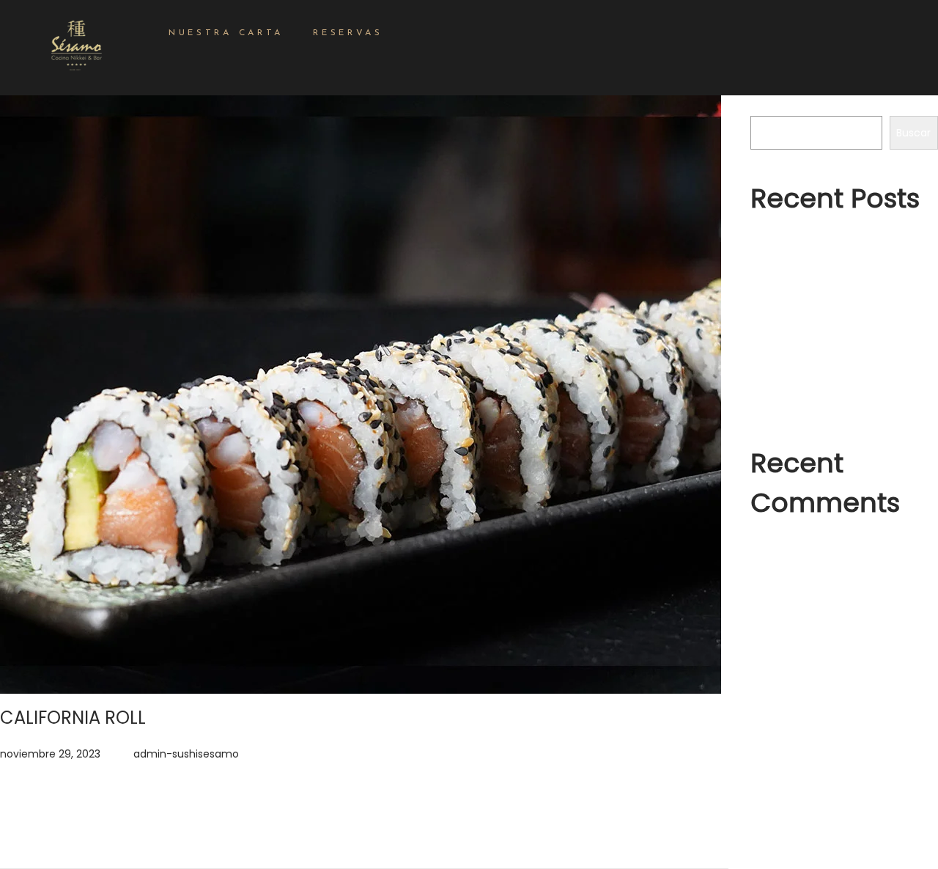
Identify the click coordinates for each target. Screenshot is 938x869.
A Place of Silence (795, 374)
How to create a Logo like (814, 401)
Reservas (348, 33)
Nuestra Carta (226, 33)
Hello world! (779, 295)
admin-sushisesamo (186, 754)
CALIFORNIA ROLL (73, 717)
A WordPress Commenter (830, 547)
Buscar (767, 105)
